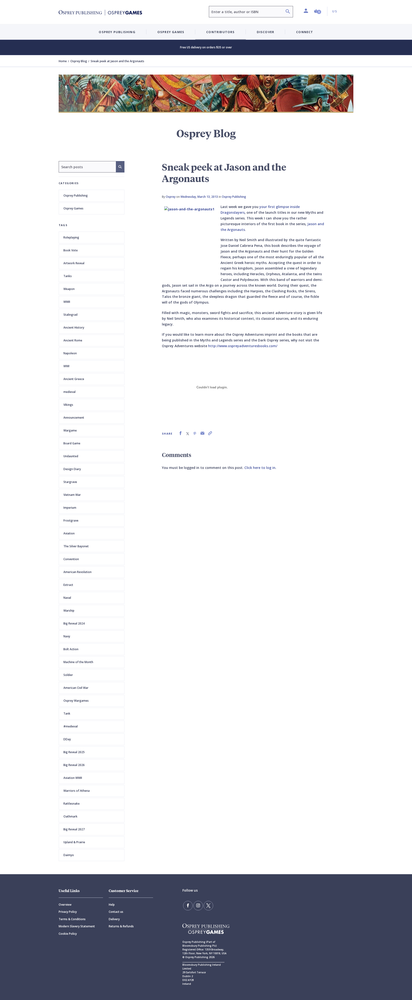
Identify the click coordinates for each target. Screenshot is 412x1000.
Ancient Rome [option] (72, 340)
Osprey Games (73, 208)
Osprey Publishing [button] (117, 32)
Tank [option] (66, 713)
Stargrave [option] (70, 482)
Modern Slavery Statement (77, 926)
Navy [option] (66, 636)
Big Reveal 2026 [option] (74, 765)
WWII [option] (66, 302)
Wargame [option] (70, 430)
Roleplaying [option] (71, 237)
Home (63, 61)
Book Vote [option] (70, 250)
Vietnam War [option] (72, 495)
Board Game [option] (71, 443)
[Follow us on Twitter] (208, 905)
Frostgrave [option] (70, 520)
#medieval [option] (70, 726)
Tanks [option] (67, 276)
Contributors (220, 32)
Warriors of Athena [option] (76, 791)
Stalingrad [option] (70, 315)
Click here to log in (259, 467)
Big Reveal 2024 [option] (74, 623)
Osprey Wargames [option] (76, 701)
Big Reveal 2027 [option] (74, 829)
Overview (65, 905)
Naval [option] (67, 598)
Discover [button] (265, 32)
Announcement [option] (73, 418)
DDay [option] (67, 739)
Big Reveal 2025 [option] (74, 752)
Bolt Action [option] (70, 649)
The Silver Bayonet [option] (76, 546)
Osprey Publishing (75, 195)
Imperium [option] (69, 508)
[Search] (287, 12)
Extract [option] (68, 585)
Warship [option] (68, 611)
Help (112, 905)
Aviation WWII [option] (72, 778)
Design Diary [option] (72, 469)
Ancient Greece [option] (73, 379)
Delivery (114, 919)
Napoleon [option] (70, 353)
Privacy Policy (68, 912)
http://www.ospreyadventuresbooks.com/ (242, 346)
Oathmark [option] (70, 816)
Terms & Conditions (72, 919)
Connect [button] (304, 32)
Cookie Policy (68, 934)
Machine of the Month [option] (78, 662)
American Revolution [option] (77, 572)
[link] (180, 433)
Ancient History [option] (73, 327)
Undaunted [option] (70, 456)
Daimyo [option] (68, 855)
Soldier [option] (68, 675)
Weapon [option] (69, 289)
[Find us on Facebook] (188, 905)
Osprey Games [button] (170, 32)
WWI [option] (66, 366)
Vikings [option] (68, 405)
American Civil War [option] (75, 688)
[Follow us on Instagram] (198, 905)
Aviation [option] (69, 533)
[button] (317, 11)
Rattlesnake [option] (71, 804)
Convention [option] (71, 559)
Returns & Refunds (121, 926)
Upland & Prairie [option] (74, 842)
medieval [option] (69, 392)
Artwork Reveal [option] (73, 263)
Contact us (116, 912)
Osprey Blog (78, 61)
